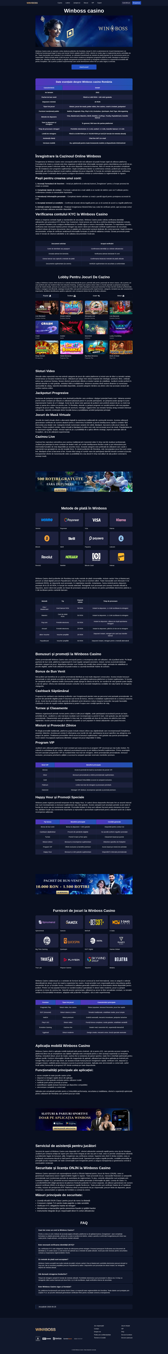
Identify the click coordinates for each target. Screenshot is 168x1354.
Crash (95, 296)
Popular (45, 296)
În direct (70, 296)
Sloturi (119, 296)
